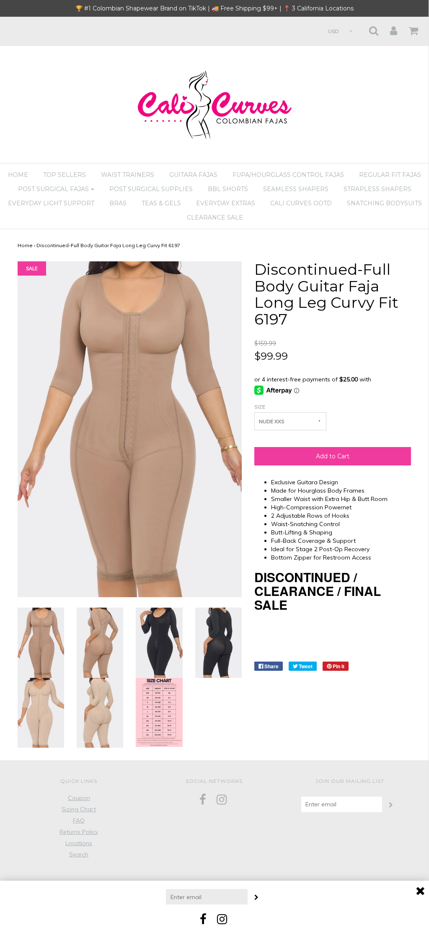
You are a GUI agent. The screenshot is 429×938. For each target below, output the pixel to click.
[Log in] (388, 28)
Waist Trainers (127, 175)
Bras (118, 203)
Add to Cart (332, 456)
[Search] (368, 28)
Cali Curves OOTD (301, 203)
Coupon (79, 798)
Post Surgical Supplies (151, 189)
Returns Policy (78, 832)
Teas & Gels (161, 203)
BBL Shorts (228, 189)
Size (259, 407)
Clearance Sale (215, 217)
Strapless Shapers (377, 189)
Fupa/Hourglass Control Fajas (288, 175)
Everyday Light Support (51, 203)
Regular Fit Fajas (390, 175)
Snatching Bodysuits (384, 203)
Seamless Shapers (295, 189)
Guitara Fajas (193, 175)
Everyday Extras (225, 203)
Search (78, 854)
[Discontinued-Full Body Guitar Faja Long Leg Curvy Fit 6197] (41, 642)
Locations (78, 843)
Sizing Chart (79, 809)
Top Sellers (64, 175)
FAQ (79, 820)
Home (18, 175)
